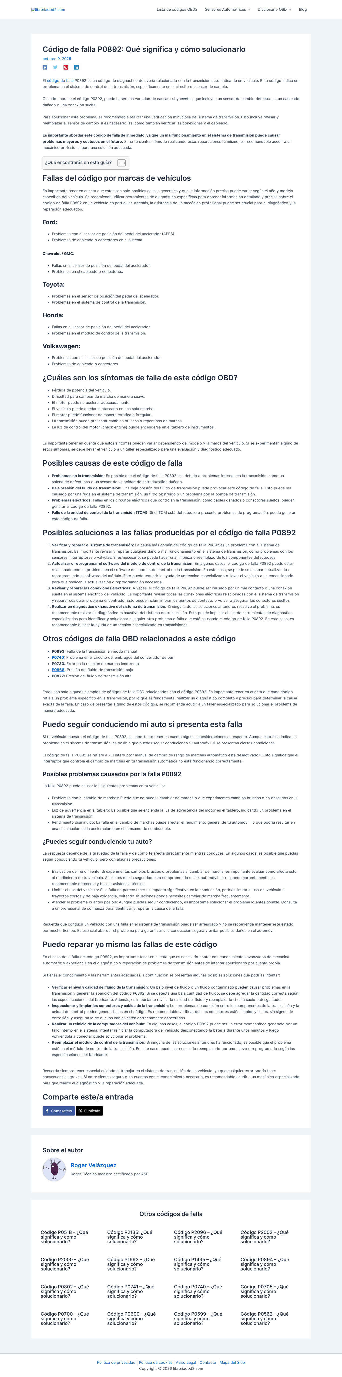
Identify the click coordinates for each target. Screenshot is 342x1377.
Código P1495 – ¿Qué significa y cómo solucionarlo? (197, 1264)
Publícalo (92, 1111)
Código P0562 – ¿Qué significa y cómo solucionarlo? (265, 1318)
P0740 (58, 657)
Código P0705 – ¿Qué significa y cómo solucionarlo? (265, 1291)
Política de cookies (155, 1362)
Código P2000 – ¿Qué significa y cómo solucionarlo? (65, 1264)
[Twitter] (55, 67)
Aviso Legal (186, 1362)
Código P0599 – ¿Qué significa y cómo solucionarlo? (198, 1318)
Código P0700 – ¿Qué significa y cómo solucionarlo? (65, 1318)
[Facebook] (45, 67)
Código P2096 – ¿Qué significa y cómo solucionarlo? (198, 1237)
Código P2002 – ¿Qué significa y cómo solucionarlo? (265, 1237)
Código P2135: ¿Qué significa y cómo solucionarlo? (129, 1237)
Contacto (208, 1362)
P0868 (58, 669)
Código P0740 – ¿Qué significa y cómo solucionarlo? (198, 1291)
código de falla (60, 80)
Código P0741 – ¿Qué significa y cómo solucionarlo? (130, 1291)
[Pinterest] (66, 67)
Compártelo (61, 1111)
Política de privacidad (116, 1362)
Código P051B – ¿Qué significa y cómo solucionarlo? (64, 1237)
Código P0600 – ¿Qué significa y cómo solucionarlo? (131, 1318)
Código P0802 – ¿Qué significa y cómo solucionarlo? (65, 1291)
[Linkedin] (76, 67)
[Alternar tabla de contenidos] (119, 163)
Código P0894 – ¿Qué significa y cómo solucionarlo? (265, 1264)
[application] (248, 9)
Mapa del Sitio (232, 1362)
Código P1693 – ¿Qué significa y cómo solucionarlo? (131, 1264)
